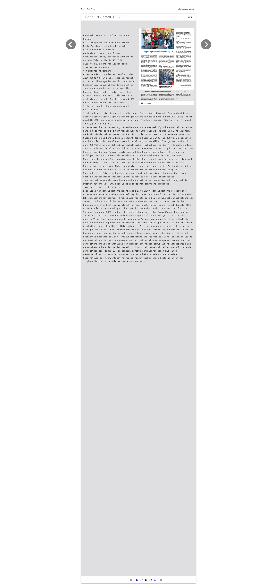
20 (155, 579)
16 (137, 579)
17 (141, 579)
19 (150, 579)
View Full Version (187, 9)
